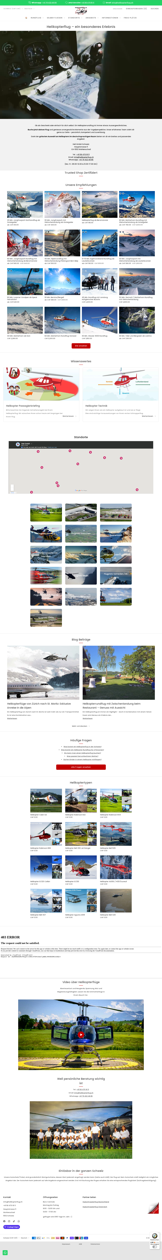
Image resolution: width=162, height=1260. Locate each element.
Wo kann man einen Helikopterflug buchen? (82, 753)
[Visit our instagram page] (9, 1221)
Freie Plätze (130, 18)
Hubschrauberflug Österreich (95, 1207)
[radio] (8, 193)
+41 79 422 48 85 (49, 3)
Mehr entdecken (79, 726)
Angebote (91, 18)
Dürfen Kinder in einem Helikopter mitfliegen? (82, 759)
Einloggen (117, 9)
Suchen (155, 8)
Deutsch (28, 9)
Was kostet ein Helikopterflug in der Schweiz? (82, 747)
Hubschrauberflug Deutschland (96, 1202)
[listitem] (42, 2)
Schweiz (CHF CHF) (12, 9)
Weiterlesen (68, 416)
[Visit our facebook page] (4, 1221)
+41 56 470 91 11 (87, 3)
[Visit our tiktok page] (13, 1221)
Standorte (74, 18)
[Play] (81, 1034)
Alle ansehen (81, 346)
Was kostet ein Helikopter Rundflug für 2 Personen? (82, 750)
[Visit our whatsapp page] (18, 1221)
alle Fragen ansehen (81, 767)
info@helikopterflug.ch (122, 3)
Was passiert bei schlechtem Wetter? (82, 756)
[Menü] (158, 1233)
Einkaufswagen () (136, 8)
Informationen (110, 18)
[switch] (155, 1246)
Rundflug (36, 18)
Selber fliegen (54, 18)
